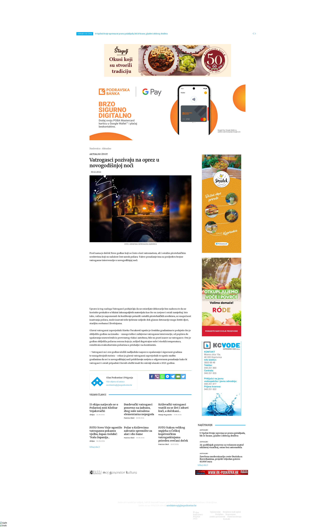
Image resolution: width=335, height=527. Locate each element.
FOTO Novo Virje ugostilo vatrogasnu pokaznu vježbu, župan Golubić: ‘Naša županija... (106, 432)
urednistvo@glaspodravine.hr (119, 385)
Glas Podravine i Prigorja (119, 377)
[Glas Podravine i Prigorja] (97, 381)
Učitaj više (94, 447)
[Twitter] (183, 376)
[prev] (253, 34)
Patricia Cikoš (129, 418)
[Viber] (157, 376)
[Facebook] (151, 376)
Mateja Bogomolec (165, 415)
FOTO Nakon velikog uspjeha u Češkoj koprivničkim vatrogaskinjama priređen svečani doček (173, 434)
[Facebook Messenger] (167, 376)
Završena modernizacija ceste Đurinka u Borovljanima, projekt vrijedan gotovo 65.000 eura (221, 459)
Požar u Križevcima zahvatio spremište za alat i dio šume (138, 431)
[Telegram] (172, 376)
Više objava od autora (115, 382)
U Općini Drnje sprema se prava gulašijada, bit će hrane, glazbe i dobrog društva (131, 34)
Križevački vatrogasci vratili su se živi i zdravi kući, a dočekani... (173, 408)
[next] (255, 34)
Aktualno (106, 148)
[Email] (178, 376)
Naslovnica (95, 148)
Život (104, 154)
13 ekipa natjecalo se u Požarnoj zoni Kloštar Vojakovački (104, 408)
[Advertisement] (140, 284)
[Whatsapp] (162, 376)
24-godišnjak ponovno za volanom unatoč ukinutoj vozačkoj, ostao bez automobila (222, 446)
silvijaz (92, 415)
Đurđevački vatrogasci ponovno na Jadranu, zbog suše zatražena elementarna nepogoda (139, 409)
